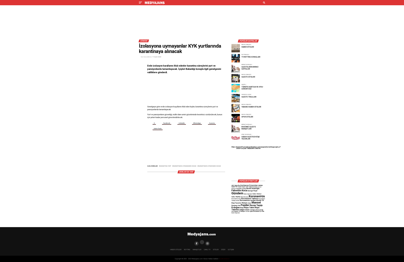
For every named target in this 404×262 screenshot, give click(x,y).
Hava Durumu (244, 197)
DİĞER (223, 250)
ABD (232, 185)
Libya (249, 203)
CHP (247, 187)
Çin (261, 211)
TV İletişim (242, 211)
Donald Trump (241, 188)
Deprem (233, 188)
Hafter (233, 197)
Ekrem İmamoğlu (252, 188)
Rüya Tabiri (249, 207)
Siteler (247, 210)
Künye (244, 203)
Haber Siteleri (256, 194)
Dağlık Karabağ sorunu (255, 187)
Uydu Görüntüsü (254, 211)
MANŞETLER (197, 250)
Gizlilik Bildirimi (224, 259)
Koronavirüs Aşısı (236, 198)
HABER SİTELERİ (175, 250)
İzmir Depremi (235, 213)
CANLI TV (207, 250)
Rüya (242, 208)
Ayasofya (237, 185)
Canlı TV (234, 187)
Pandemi (234, 205)
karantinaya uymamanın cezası (184, 166)
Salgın (242, 210)
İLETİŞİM (231, 250)
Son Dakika (234, 211)
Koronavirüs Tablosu (249, 199)
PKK (239, 205)
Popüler (245, 205)
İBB (263, 211)
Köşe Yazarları (236, 203)
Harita (238, 197)
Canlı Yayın (241, 187)
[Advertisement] (202, 23)
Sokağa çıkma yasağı (256, 210)
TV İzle (247, 211)
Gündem (237, 193)
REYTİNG (187, 250)
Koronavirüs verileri (248, 200)
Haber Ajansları (248, 194)
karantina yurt (165, 166)
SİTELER (216, 250)
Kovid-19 (260, 200)
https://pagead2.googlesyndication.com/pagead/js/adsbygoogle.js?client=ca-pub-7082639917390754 (256, 147)
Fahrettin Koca (239, 190)
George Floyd (252, 191)
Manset (256, 202)
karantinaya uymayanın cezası (209, 166)
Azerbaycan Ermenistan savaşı (251, 185)
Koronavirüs (257, 196)
